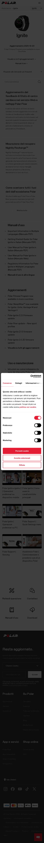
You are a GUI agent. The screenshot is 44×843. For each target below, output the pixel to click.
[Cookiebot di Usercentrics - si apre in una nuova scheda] (31, 376)
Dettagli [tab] (18, 383)
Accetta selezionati (22, 458)
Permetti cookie (22, 451)
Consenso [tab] (7, 383)
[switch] (37, 425)
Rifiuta (22, 465)
